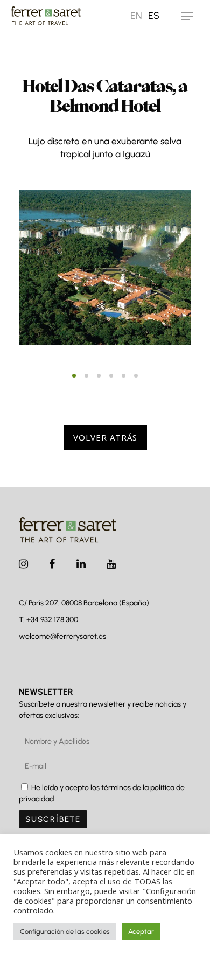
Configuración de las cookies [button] (65, 931)
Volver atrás (105, 437)
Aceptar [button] (141, 931)
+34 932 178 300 (52, 619)
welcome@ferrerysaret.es (62, 636)
